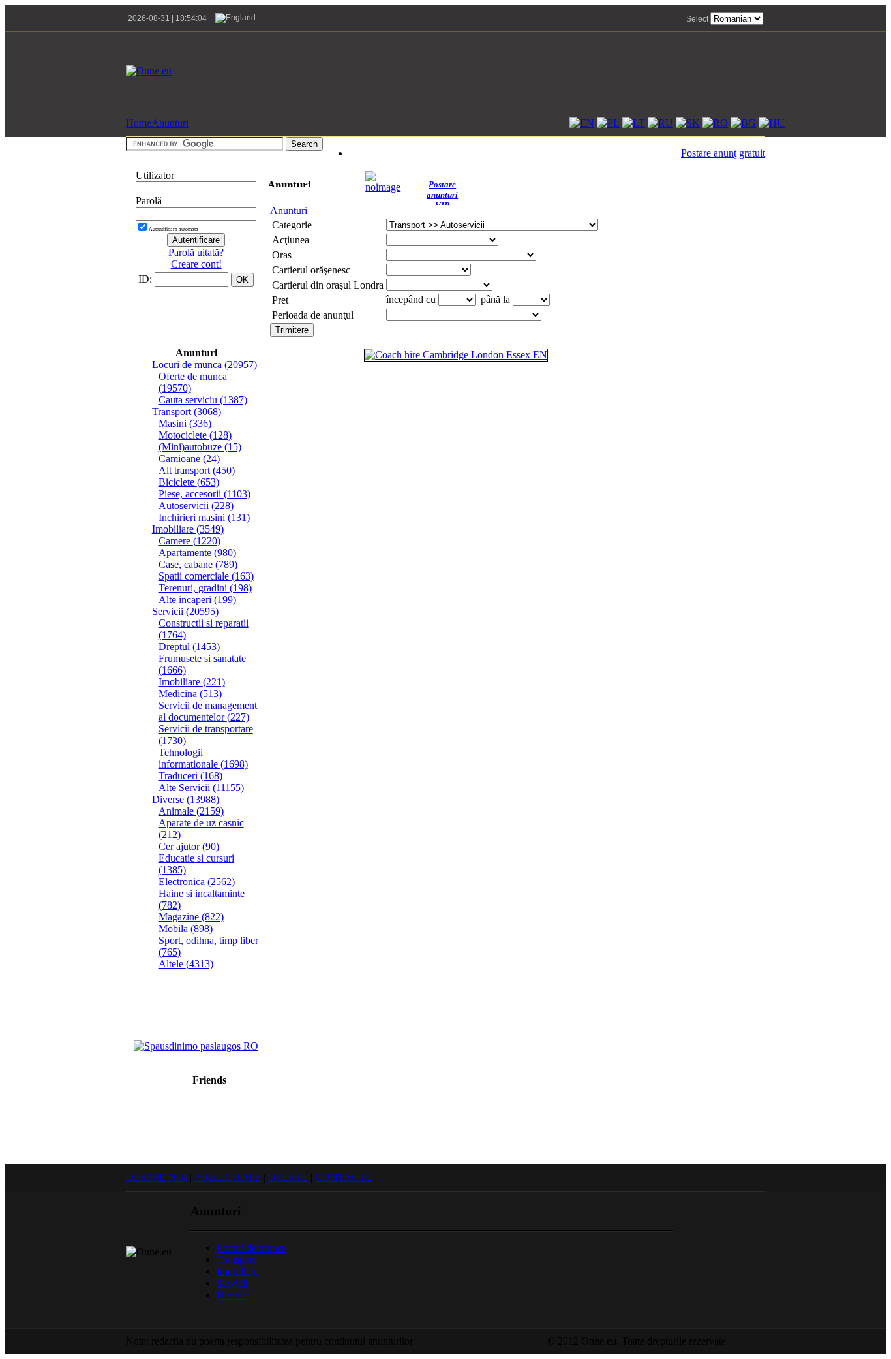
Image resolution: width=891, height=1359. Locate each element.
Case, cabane (198, 564)
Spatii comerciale (206, 576)
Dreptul (189, 646)
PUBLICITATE (227, 1177)
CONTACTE (343, 1177)
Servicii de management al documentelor (208, 711)
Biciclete (189, 482)
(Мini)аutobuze (200, 446)
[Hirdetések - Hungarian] (772, 123)
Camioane (189, 458)
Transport (186, 411)
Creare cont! (196, 264)
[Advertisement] (527, 71)
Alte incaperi (197, 599)
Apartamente (197, 552)
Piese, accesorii (204, 493)
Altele (186, 963)
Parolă (149, 200)
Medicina (190, 693)
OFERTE (288, 1177)
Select (697, 18)
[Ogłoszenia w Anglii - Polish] (608, 123)
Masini (185, 423)
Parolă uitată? (196, 252)
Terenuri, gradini (205, 587)
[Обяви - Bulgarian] (743, 123)
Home (138, 123)
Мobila (186, 928)
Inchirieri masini (204, 517)
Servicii (185, 611)
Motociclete (195, 435)
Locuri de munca (204, 364)
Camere (189, 540)
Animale (191, 811)
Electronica (197, 881)
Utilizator (155, 175)
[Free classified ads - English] (581, 123)
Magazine (191, 916)
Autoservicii (196, 505)
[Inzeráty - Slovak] (688, 123)
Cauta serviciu (203, 399)
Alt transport (197, 470)
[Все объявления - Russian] (660, 123)
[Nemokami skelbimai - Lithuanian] (633, 123)
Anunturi (170, 123)
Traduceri (190, 775)
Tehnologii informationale (203, 758)
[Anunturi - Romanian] (715, 123)
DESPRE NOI (156, 1177)
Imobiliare (188, 529)
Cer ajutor (189, 846)
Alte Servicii (201, 787)
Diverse (185, 799)
